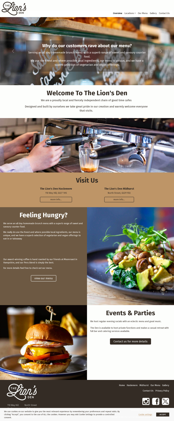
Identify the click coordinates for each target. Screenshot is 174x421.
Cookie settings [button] (145, 414)
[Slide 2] (89, 81)
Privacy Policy (162, 390)
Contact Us (164, 13)
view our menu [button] (43, 278)
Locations (129, 13)
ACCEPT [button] (163, 415)
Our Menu (143, 13)
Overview (117, 13)
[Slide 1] (85, 81)
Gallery (153, 13)
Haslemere (132, 385)
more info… (56, 199)
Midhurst (144, 385)
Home (122, 385)
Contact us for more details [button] (130, 341)
